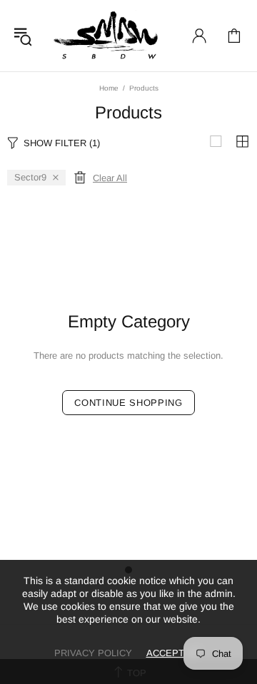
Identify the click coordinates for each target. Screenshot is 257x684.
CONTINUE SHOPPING (128, 402)
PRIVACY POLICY (93, 653)
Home (109, 88)
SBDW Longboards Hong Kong (109, 35)
